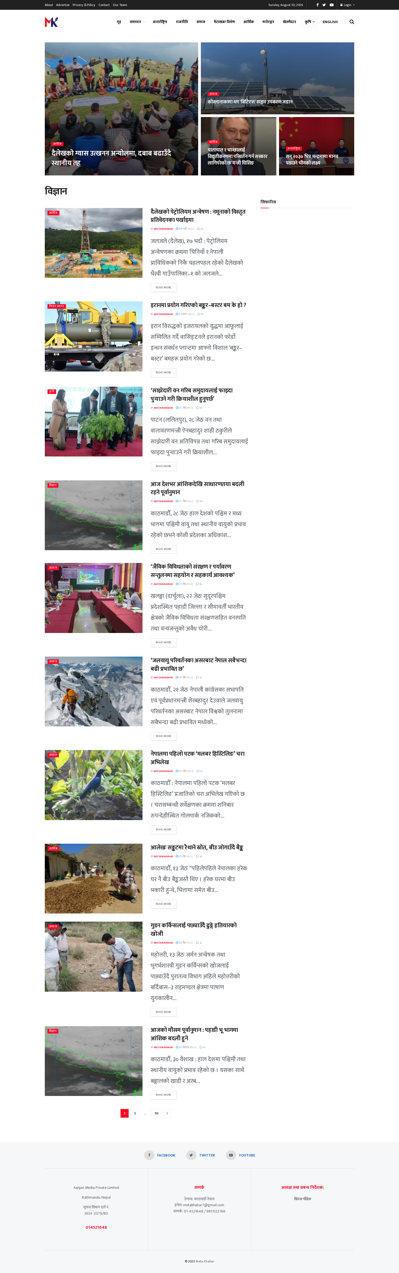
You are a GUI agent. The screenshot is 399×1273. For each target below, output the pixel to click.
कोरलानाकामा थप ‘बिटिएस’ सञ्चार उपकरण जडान (250, 102)
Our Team (120, 5)
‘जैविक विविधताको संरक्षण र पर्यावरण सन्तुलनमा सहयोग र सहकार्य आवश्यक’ (193, 571)
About (49, 5)
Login (347, 5)
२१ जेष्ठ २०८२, (185, 677)
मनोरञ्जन (268, 22)
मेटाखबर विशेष (224, 22)
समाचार (135, 22)
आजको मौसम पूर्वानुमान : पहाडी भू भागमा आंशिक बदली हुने (194, 1034)
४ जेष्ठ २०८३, (217, 112)
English (330, 22)
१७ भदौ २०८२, (186, 228)
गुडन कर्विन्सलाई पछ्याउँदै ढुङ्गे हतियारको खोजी (194, 930)
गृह (119, 22)
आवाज (213, 94)
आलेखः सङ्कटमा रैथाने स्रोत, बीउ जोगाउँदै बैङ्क (197, 848)
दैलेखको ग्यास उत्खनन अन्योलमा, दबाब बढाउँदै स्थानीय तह (111, 158)
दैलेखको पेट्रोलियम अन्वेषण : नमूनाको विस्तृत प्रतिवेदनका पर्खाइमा (198, 216)
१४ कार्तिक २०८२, (298, 173)
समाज (201, 22)
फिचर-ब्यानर (56, 306)
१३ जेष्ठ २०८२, (185, 856)
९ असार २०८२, (186, 314)
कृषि (308, 22)
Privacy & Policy (84, 5)
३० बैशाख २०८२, (187, 1047)
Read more (164, 287)
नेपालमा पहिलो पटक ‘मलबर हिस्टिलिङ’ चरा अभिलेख (197, 758)
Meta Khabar (205, 1261)
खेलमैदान (289, 22)
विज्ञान (53, 485)
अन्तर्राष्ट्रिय (160, 22)
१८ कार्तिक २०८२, (220, 173)
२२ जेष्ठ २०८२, (185, 584)
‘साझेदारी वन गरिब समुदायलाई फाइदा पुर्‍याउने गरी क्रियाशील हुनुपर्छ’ (192, 395)
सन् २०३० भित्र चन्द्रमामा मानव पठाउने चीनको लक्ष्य (312, 160)
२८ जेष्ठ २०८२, (185, 407)
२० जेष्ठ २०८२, (186, 771)
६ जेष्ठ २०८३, (86, 173)
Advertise (62, 5)
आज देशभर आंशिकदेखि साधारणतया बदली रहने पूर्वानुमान (197, 488)
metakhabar (64, 173)
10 (156, 1113)
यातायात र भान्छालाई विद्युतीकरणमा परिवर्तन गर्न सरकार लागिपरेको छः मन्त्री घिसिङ (237, 157)
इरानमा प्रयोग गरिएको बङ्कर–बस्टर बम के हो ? (198, 305)
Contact (104, 5)
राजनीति (182, 22)
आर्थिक (248, 22)
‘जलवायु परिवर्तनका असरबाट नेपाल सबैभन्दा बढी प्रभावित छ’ (198, 665)
